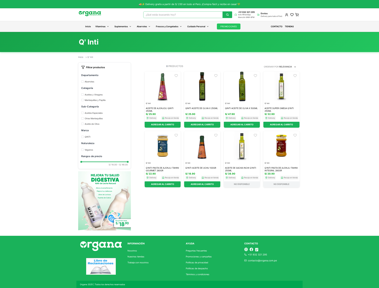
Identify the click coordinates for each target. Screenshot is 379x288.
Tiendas (289, 26)
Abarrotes (142, 26)
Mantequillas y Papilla (95, 100)
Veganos (89, 150)
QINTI (87, 136)
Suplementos (121, 26)
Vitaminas (100, 26)
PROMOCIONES (228, 26)
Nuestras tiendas (135, 256)
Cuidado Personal (196, 26)
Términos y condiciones (197, 274)
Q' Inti (90, 57)
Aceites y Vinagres (94, 94)
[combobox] (187, 14)
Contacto (276, 26)
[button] (104, 75)
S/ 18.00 (113, 164)
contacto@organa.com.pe (262, 260)
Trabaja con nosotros (138, 262)
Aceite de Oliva (92, 124)
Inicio (88, 26)
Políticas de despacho (197, 268)
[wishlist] (292, 15)
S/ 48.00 (123, 164)
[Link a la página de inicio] (81, 57)
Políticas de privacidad (197, 262)
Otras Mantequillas (94, 118)
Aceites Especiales (94, 113)
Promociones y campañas (199, 256)
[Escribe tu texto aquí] (246, 250)
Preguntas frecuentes (196, 250)
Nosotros (132, 250)
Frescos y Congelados (167, 26)
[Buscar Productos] (227, 14)
